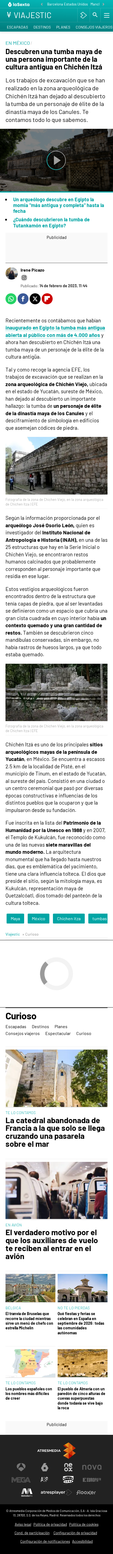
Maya (15, 918)
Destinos (42, 27)
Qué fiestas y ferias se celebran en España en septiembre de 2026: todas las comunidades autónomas (81, 1323)
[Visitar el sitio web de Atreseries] (44, 1480)
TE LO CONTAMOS (20, 1112)
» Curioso (30, 934)
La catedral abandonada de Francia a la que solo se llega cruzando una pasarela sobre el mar (55, 1132)
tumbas (99, 918)
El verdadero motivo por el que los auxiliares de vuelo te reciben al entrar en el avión (51, 1244)
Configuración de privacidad (75, 1533)
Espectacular (58, 1033)
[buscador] (95, 15)
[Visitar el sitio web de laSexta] (44, 1467)
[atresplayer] (83, 15)
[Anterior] (42, 4)
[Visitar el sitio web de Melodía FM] (26, 1492)
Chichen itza (69, 918)
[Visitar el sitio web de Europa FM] (91, 1480)
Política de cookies (83, 1524)
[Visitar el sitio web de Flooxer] (86, 1492)
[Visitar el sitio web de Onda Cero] (68, 1480)
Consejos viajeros (22, 1033)
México (38, 918)
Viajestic (12, 934)
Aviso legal (23, 1524)
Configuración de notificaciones (45, 1541)
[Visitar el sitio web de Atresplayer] (56, 1492)
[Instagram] (24, 277)
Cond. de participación (32, 1533)
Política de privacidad (50, 1524)
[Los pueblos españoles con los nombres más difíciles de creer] (30, 1363)
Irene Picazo (32, 269)
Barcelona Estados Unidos (67, 4)
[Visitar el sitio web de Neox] (68, 1467)
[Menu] (106, 15)
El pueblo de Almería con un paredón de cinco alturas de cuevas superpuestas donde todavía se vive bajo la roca (81, 1398)
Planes (63, 27)
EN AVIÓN (13, 1225)
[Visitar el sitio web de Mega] (21, 1480)
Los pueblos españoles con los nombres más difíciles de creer (28, 1393)
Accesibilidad (82, 1541)
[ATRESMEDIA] (56, 1450)
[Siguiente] (103, 4)
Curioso (20, 1016)
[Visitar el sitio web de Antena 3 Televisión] (21, 1467)
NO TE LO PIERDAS (74, 1307)
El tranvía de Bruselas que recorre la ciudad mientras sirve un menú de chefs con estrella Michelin (29, 1320)
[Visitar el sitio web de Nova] (91, 1467)
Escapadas (17, 27)
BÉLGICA (13, 1307)
